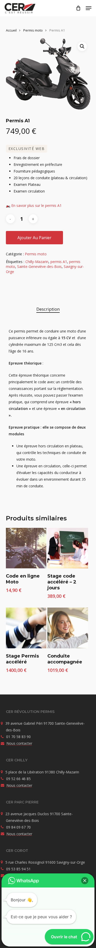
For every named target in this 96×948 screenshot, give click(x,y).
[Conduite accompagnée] (67, 628)
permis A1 (58, 261)
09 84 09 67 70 (18, 827)
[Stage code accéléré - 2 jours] (67, 548)
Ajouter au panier (34, 237)
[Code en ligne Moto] (26, 548)
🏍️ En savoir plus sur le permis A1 (34, 205)
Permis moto (33, 30)
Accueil (11, 30)
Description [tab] (48, 309)
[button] (88, 8)
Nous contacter (19, 743)
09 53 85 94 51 (18, 868)
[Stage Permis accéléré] (26, 628)
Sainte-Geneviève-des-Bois (39, 266)
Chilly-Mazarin (36, 261)
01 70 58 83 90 (18, 736)
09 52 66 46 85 (18, 778)
